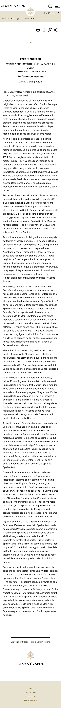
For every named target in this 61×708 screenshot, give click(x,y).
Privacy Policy (30, 700)
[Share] (56, 30)
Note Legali (31, 692)
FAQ (30, 688)
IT (30, 43)
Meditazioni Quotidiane (15, 18)
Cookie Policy (30, 696)
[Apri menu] (57, 6)
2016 (32, 18)
